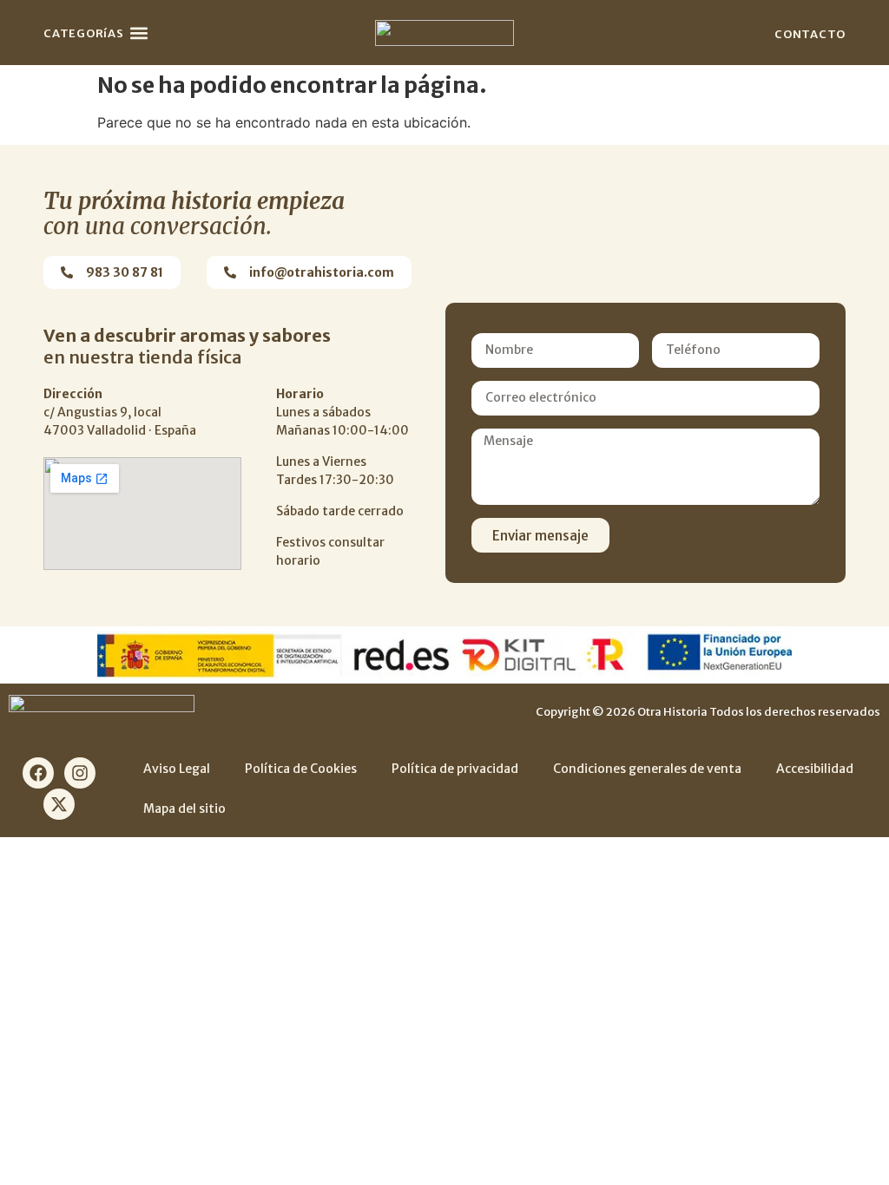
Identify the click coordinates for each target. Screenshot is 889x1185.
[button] (139, 32)
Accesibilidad (814, 768)
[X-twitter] (59, 804)
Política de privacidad (455, 768)
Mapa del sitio (184, 808)
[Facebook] (38, 773)
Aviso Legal (176, 768)
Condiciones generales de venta (647, 768)
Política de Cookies (301, 768)
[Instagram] (79, 773)
